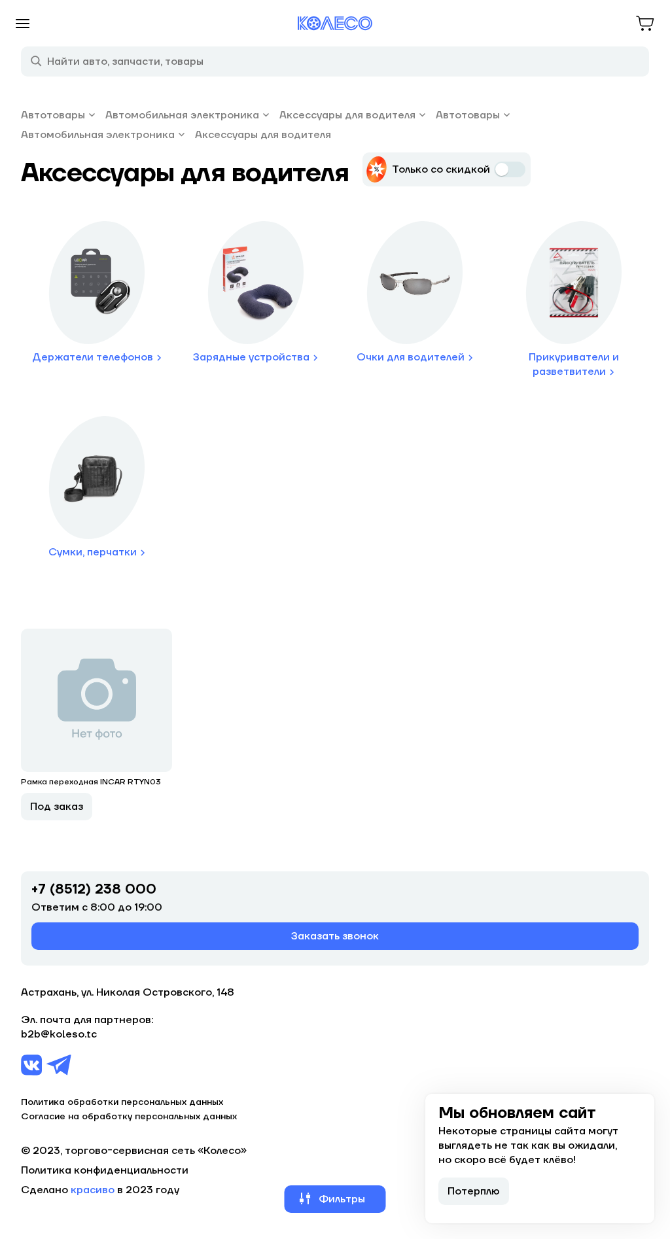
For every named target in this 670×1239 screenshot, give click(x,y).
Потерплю (474, 1191)
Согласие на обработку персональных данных (129, 1117)
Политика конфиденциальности (104, 1170)
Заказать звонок (335, 936)
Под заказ (56, 806)
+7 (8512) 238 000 (93, 889)
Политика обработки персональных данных (122, 1102)
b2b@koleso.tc (59, 1034)
